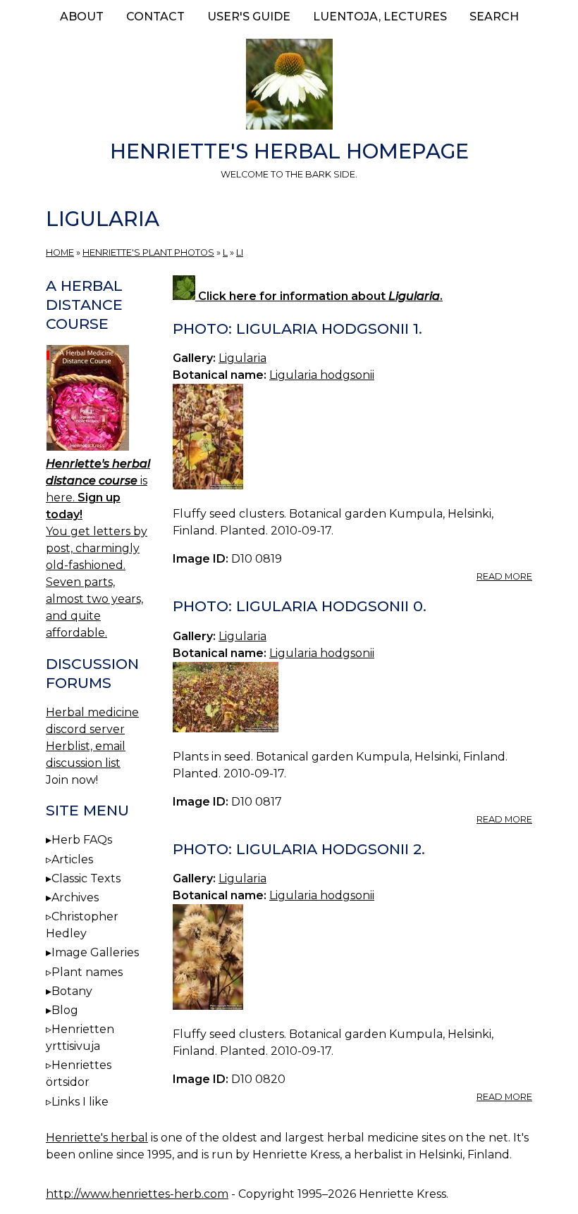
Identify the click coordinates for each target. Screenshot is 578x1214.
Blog (64, 1010)
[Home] (289, 86)
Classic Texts (86, 878)
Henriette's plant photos (148, 252)
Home (60, 252)
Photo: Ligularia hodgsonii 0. (299, 606)
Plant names (87, 972)
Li (239, 252)
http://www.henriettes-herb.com (137, 1194)
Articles (72, 859)
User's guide (248, 16)
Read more (504, 576)
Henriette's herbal (97, 1137)
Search (494, 16)
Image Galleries (95, 952)
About (82, 16)
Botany (71, 991)
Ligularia (242, 358)
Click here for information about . (319, 296)
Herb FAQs (81, 839)
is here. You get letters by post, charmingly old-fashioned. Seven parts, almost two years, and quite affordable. (98, 548)
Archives (75, 897)
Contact (155, 16)
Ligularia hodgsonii (321, 375)
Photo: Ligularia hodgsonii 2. (299, 849)
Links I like (80, 1101)
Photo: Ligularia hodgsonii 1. (297, 328)
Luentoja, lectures (380, 16)
